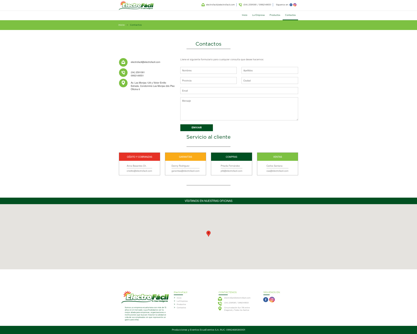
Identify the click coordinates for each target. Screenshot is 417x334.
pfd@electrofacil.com (231, 170)
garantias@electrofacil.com (186, 170)
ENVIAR (197, 127)
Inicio (244, 15)
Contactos (290, 15)
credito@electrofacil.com (139, 170)
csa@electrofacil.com (277, 170)
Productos (275, 15)
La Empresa (258, 15)
